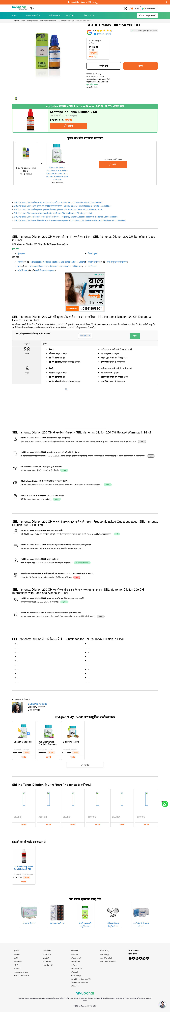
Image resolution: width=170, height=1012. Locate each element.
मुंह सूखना (21, 253)
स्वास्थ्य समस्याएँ (31, 15)
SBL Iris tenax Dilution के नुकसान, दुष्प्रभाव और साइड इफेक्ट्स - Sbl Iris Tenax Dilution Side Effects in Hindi (58, 209)
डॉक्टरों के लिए (104, 951)
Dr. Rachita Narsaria (37, 703)
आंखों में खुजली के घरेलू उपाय (117, 261)
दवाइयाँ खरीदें (74, 954)
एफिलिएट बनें (74, 986)
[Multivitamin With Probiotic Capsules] (48, 730)
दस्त (19, 266)
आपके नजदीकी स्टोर (76, 968)
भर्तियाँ (15, 965)
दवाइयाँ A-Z (70, 15)
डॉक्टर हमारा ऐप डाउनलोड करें (108, 961)
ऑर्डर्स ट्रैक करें (75, 961)
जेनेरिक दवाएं (74, 965)
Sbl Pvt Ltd (96, 74)
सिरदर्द (20, 261)
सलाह (14, 15)
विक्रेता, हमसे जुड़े (76, 975)
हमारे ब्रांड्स (53, 15)
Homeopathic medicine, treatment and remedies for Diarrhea (55, 266)
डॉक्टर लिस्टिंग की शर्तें (106, 958)
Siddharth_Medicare (100, 81)
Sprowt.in (17, 968)
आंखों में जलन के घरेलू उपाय (45, 270)
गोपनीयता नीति (47, 954)
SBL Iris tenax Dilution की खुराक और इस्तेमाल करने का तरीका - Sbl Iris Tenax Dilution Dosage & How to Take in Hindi (62, 205)
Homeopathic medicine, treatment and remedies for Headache (57, 261)
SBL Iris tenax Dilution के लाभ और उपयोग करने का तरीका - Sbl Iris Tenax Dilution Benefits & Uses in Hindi (58, 202)
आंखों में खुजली (93, 261)
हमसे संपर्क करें (18, 961)
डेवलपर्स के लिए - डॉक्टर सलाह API (80, 979)
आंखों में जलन (22, 270)
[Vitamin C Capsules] (24, 730)
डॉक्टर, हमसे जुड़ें (104, 954)
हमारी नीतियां (47, 951)
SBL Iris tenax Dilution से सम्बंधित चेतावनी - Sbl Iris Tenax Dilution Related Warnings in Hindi (53, 213)
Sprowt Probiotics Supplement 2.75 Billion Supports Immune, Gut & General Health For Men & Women (57, 173)
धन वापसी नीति (47, 961)
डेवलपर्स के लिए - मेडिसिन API (79, 982)
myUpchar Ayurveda (21, 972)
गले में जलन (92, 266)
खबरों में (16, 958)
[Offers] (125, 8)
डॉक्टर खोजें (74, 972)
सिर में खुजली (93, 253)
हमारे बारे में (17, 954)
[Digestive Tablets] (73, 730)
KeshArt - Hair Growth (21, 975)
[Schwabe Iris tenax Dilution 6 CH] (30, 120)
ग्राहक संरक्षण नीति (48, 965)
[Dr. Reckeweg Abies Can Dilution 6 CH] (24, 855)
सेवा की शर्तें (46, 958)
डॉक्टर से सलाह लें (76, 958)
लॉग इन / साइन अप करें (147, 15)
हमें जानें (16, 951)
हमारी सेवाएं (74, 951)
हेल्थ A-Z (87, 15)
